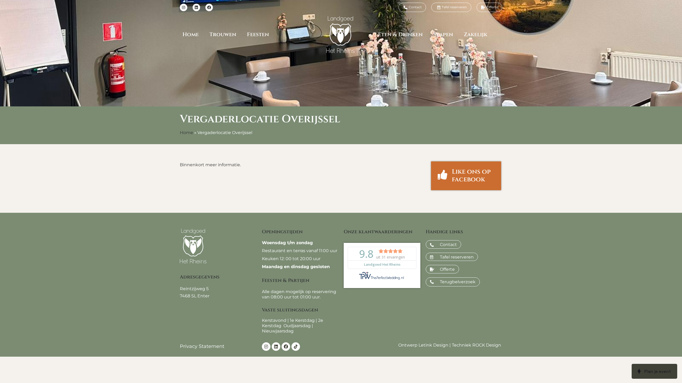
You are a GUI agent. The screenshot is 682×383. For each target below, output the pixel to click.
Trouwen (222, 34)
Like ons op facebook (471, 176)
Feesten (258, 34)
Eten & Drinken (400, 34)
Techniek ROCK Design (476, 345)
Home (190, 34)
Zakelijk (475, 34)
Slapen (443, 34)
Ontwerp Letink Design (423, 345)
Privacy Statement (202, 346)
